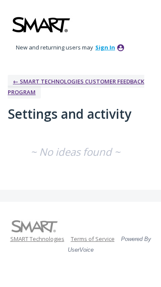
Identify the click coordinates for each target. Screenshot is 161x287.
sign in (105, 47)
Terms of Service (93, 239)
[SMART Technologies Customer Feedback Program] (41, 24)
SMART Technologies (37, 239)
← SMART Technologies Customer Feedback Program (76, 86)
